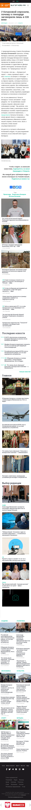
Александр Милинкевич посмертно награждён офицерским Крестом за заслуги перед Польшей (13, 508)
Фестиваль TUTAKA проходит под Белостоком (22, 743)
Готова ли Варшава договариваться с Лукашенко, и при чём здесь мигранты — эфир (14, 289)
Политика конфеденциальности (15, 797)
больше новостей (24, 372)
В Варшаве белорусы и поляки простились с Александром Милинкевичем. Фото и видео (15, 359)
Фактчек (23, 765)
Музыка (20, 718)
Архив (7, 782)
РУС (17, 1)
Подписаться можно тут (20, 179)
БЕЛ (14, 1)
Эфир (27, 765)
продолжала (5, 115)
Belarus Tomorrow (10, 765)
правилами (23, 795)
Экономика (6, 671)
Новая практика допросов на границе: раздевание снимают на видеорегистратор (14, 298)
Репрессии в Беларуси (19, 194)
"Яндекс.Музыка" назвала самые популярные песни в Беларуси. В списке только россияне (22, 709)
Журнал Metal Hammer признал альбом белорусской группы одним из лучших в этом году (22, 698)
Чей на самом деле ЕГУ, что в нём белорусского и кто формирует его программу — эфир (14, 308)
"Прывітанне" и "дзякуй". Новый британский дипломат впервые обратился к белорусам (23, 663)
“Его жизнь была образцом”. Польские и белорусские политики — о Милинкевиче (16, 366)
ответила (7, 76)
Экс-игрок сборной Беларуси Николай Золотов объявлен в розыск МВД (7, 756)
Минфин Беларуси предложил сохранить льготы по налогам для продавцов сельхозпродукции (17, 346)
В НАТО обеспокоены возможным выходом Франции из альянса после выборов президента (15, 339)
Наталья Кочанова (15, 196)
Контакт (21, 784)
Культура (20, 671)
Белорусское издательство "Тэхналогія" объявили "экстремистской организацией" (14, 324)
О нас (23, 786)
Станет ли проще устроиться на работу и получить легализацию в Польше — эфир (13, 281)
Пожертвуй (9, 780)
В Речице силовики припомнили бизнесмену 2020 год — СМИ (12, 245)
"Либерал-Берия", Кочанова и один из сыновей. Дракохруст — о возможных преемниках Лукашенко (14, 533)
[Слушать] (5, 582)
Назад (1, 805)
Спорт (3, 718)
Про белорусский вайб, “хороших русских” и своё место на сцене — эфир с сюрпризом (15, 585)
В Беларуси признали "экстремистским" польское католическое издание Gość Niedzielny (14, 271)
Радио (15, 780)
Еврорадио (4, 23)
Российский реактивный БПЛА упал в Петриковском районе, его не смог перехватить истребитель (16, 352)
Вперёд (30, 805)
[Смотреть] (3, 279)
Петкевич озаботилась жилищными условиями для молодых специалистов (14, 476)
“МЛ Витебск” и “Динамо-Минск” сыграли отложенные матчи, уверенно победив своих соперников (7, 735)
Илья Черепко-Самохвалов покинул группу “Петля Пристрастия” (23, 734)
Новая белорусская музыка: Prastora (22, 749)
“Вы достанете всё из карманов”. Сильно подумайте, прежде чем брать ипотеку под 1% (7, 711)
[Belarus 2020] (18, 805)
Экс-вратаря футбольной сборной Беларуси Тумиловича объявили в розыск (13, 316)
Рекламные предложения (13, 786)
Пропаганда (7, 194)
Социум (20, 23)
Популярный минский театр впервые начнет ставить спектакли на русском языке (23, 688)
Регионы (21, 780)
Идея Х (17, 765)
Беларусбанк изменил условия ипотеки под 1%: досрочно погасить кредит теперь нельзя (8, 700)
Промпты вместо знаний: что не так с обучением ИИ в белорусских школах (14, 559)
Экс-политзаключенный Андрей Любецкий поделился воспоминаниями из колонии (15, 220)
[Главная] (17, 5)
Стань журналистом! (11, 777)
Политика (21, 621)
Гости (3, 765)
